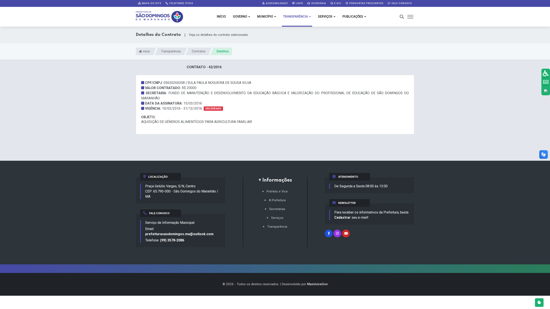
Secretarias (277, 209)
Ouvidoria (318, 3)
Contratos (198, 51)
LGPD (299, 3)
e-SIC (337, 3)
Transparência (295, 16)
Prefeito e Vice (277, 191)
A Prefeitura (277, 200)
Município (265, 16)
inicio (146, 51)
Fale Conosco (401, 3)
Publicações (352, 16)
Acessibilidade (276, 3)
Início (221, 16)
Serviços (325, 16)
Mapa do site (151, 3)
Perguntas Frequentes (366, 3)
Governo (240, 16)
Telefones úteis (180, 3)
